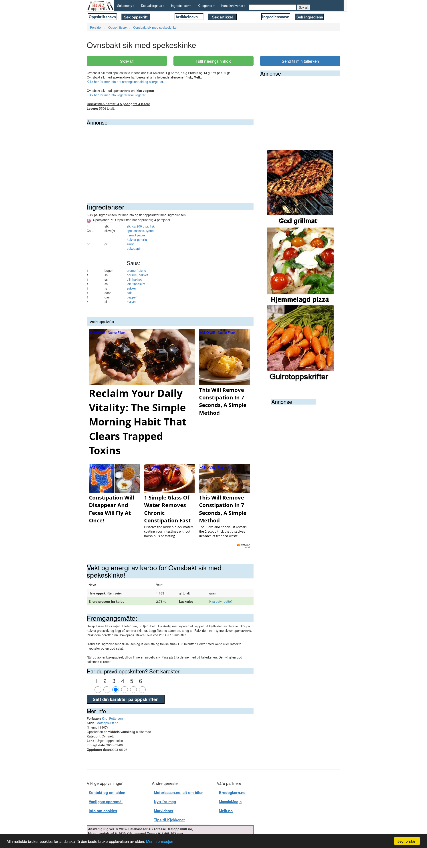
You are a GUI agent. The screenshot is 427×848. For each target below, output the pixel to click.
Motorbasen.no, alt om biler (178, 792)
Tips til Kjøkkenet (169, 819)
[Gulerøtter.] (300, 344)
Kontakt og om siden (107, 792)
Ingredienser (180, 5)
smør (130, 244)
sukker (131, 288)
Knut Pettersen (112, 718)
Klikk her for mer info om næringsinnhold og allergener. (125, 81)
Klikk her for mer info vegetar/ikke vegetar (116, 95)
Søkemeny (124, 5)
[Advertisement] (170, 158)
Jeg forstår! (407, 841)
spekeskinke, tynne (140, 230)
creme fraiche (136, 270)
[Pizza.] (300, 266)
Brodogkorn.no (232, 792)
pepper (132, 297)
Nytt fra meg (165, 801)
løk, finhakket (136, 284)
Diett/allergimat (151, 5)
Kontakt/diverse (232, 5)
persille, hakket (137, 275)
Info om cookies (103, 810)
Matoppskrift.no (107, 723)
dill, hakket (134, 279)
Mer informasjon (159, 841)
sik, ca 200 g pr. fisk (141, 226)
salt (129, 292)
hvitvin (131, 301)
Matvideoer (163, 810)
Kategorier (205, 5)
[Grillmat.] (300, 188)
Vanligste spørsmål (106, 801)
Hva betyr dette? (221, 601)
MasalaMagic (230, 801)
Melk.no (226, 810)
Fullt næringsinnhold (214, 61)
